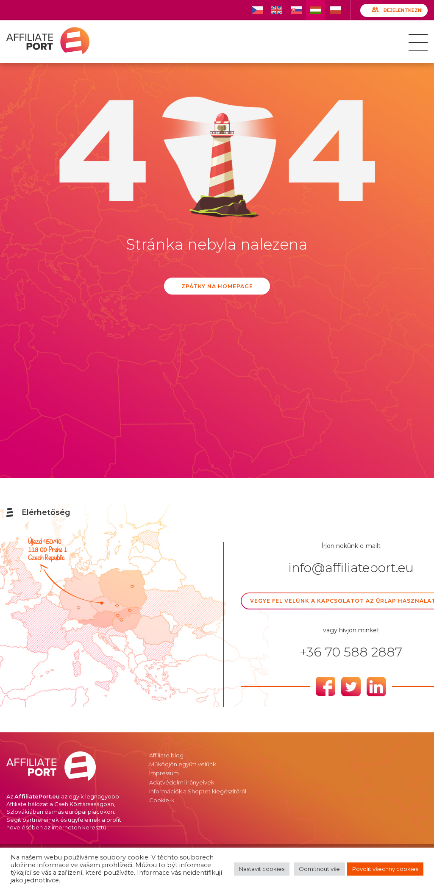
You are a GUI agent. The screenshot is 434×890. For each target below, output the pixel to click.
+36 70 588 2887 (351, 652)
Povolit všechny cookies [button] (385, 868)
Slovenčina (296, 10)
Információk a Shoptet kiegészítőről (197, 791)
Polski (335, 10)
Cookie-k (161, 800)
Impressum (164, 773)
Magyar (315, 10)
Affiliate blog (166, 755)
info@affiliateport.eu (351, 568)
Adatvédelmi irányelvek (181, 782)
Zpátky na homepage (217, 286)
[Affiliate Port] (47, 40)
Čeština (257, 10)
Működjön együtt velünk (182, 764)
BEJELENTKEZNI (403, 10)
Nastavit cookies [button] (261, 868)
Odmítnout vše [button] (319, 868)
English (276, 10)
